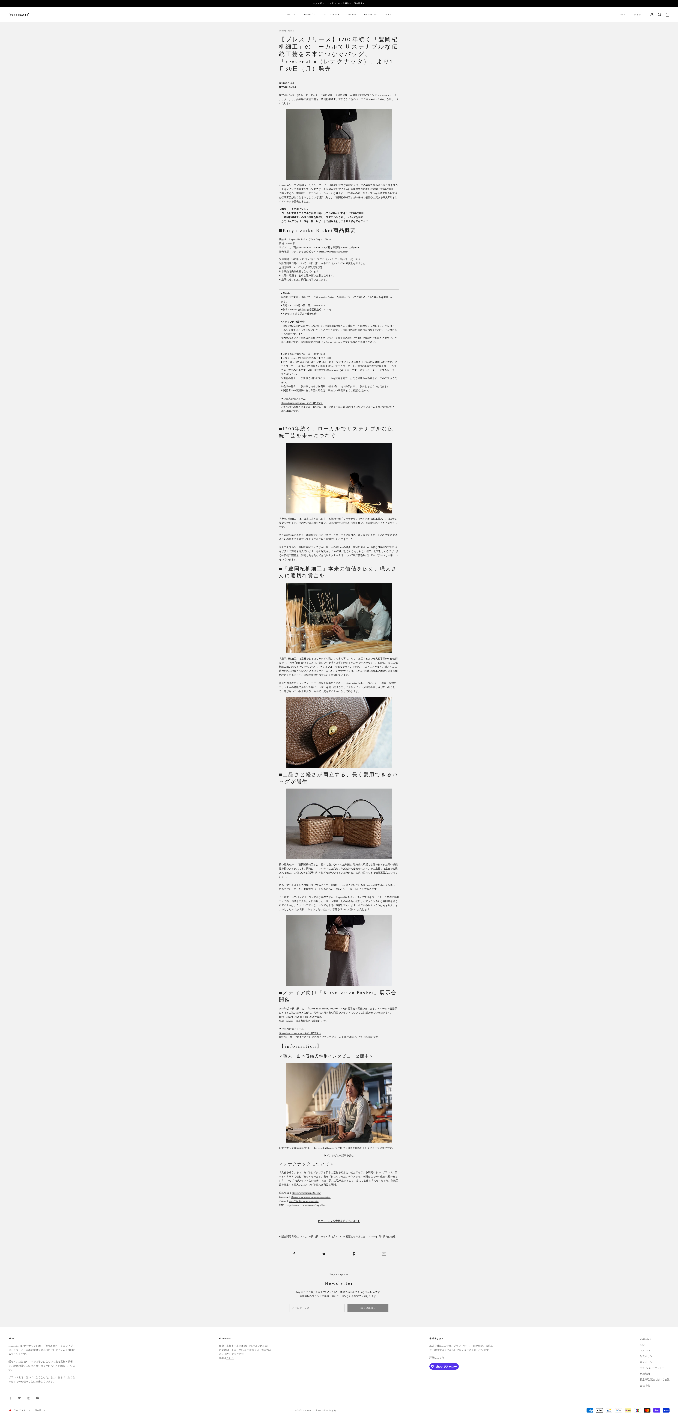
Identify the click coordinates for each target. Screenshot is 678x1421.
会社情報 (645, 1385)
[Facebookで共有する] (294, 1254)
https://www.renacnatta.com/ (306, 1192)
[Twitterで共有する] (324, 1254)
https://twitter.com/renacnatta (304, 1201)
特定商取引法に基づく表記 (655, 1379)
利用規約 (645, 1373)
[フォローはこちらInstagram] (28, 1398)
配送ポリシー (647, 1356)
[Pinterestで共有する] (354, 1254)
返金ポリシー (647, 1362)
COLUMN (645, 1350)
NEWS (387, 14)
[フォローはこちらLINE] (38, 1398)
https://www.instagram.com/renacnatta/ (311, 1197)
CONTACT (645, 1338)
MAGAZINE (370, 14)
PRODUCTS (309, 14)
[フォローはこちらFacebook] (10, 1398)
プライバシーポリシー (652, 1368)
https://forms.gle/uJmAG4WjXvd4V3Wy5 (302, 403)
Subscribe (368, 1308)
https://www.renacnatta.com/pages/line (306, 1205)
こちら (230, 1358)
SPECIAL (351, 14)
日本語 (637, 14)
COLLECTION (331, 14)
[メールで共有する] (384, 1254)
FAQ (642, 1344)
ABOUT (291, 14)
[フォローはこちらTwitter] (19, 1398)
